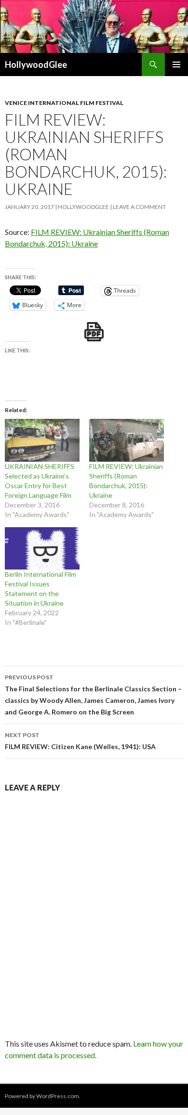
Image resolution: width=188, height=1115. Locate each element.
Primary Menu (176, 64)
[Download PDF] (94, 331)
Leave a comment (139, 206)
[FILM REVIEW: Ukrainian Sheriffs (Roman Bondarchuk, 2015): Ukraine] (126, 440)
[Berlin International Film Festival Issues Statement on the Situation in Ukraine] (42, 548)
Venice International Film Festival (64, 102)
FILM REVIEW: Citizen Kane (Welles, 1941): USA (80, 741)
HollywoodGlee (36, 64)
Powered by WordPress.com (42, 1096)
